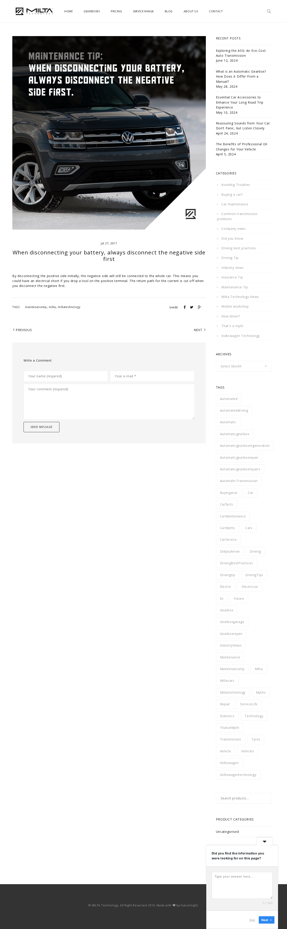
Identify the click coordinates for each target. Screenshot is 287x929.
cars (248, 528)
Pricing (116, 11)
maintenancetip (36, 307)
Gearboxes (92, 11)
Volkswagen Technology (240, 336)
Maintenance (230, 657)
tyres (256, 739)
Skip (252, 920)
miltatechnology (69, 307)
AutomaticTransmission (239, 481)
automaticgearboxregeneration (245, 445)
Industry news (232, 267)
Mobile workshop (235, 306)
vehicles (247, 751)
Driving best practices (238, 248)
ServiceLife (249, 704)
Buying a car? (232, 194)
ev (222, 598)
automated (229, 399)
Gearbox (226, 610)
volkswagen (229, 763)
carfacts (226, 504)
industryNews (231, 645)
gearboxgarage (232, 622)
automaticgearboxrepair (239, 457)
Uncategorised (227, 831)
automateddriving (234, 410)
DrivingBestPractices (236, 563)
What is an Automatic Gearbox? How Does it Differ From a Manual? (241, 76)
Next (198, 330)
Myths (261, 692)
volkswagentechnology (238, 775)
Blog (169, 11)
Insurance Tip (232, 277)
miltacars (227, 680)
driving (255, 551)
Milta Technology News (240, 297)
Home (68, 11)
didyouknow (230, 551)
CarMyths (227, 528)
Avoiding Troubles (235, 184)
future (239, 598)
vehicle (225, 751)
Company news (233, 228)
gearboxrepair (231, 634)
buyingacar (229, 493)
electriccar (250, 586)
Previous (24, 330)
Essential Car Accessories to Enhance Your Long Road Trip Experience (239, 102)
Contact (216, 11)
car (250, 493)
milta (52, 307)
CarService (228, 539)
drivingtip (227, 575)
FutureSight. (190, 905)
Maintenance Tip (234, 287)
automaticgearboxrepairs (240, 469)
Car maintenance (234, 204)
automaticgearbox (234, 434)
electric (226, 586)
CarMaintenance (233, 516)
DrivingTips (254, 575)
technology (254, 716)
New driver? (230, 316)
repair (225, 704)
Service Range (143, 11)
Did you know (232, 238)
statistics (227, 716)
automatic (228, 422)
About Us (191, 11)
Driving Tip (230, 258)
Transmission (230, 739)
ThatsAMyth (229, 727)
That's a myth (232, 326)
